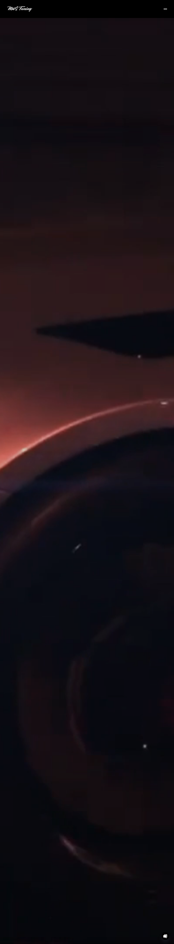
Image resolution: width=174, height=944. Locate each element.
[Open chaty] (165, 936)
